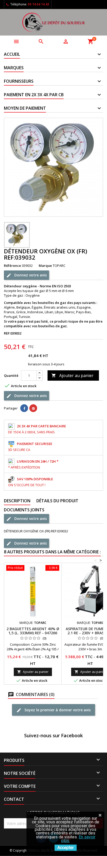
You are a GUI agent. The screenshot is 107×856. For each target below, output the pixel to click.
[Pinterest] (33, 408)
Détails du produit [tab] (57, 501)
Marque (45, 265)
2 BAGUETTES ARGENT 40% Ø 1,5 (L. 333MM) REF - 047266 (32, 630)
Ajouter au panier (72, 375)
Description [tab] (17, 501)
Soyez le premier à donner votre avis (57, 709)
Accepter (65, 847)
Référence (12, 265)
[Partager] (24, 408)
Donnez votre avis (30, 274)
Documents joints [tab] (24, 510)
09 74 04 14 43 (38, 4)
